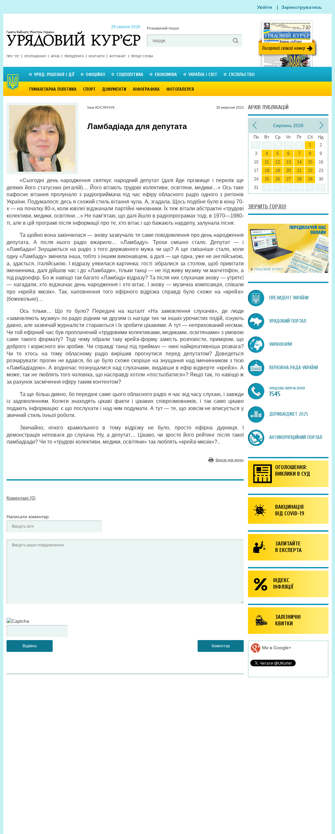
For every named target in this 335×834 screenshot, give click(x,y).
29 (310, 179)
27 (288, 179)
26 (277, 179)
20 (288, 170)
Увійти (264, 7)
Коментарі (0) (21, 498)
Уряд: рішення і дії (54, 74)
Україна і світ (202, 74)
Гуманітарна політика (53, 89)
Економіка (166, 74)
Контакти (96, 56)
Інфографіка (146, 89)
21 (299, 170)
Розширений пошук (163, 28)
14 (299, 162)
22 (310, 170)
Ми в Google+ (276, 647)
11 (267, 162)
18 (267, 170)
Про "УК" (13, 56)
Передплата (74, 56)
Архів (55, 56)
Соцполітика (129, 74)
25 (267, 179)
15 (310, 162)
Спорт (89, 89)
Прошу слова (142, 56)
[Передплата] (288, 271)
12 (277, 162)
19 (277, 170)
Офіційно (95, 74)
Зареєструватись (301, 7)
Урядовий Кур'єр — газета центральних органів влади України (73, 32)
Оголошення (35, 56)
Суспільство (242, 74)
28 (299, 179)
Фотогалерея (180, 89)
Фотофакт (117, 56)
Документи (114, 89)
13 (288, 162)
